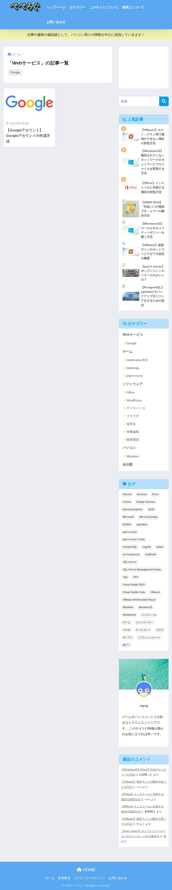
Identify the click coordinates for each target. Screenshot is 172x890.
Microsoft (128, 517)
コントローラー (144, 622)
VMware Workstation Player (139, 599)
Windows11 (129, 614)
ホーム (49, 878)
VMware (155, 592)
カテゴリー (77, 7)
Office (130, 392)
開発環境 (132, 439)
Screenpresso (131, 554)
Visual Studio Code (134, 592)
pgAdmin (142, 524)
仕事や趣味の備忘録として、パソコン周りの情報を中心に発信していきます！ (86, 34)
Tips (125, 577)
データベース (135, 408)
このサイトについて (104, 7)
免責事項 (64, 878)
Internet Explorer (133, 509)
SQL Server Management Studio (142, 569)
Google (15, 72)
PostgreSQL (130, 546)
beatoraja (132, 368)
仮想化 (131, 424)
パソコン (129, 448)
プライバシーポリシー (89, 878)
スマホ (126, 629)
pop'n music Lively (134, 539)
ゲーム (127, 351)
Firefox (127, 501)
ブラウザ (132, 416)
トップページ (56, 7)
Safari (159, 546)
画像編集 (132, 431)
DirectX (127, 494)
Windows (132, 456)
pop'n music (134, 375)
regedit (146, 546)
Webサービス (132, 334)
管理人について (133, 7)
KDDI (151, 509)
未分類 (127, 464)
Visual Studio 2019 (134, 584)
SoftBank (150, 554)
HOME (88, 869)
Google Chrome (145, 501)
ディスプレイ (143, 629)
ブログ (159, 629)
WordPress (134, 400)
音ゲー (126, 645)
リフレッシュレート (149, 637)
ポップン (128, 637)
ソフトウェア (132, 384)
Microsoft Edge (148, 517)
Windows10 (145, 607)
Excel (155, 494)
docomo (142, 494)
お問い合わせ (56, 22)
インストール (148, 614)
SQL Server (130, 562)
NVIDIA (127, 524)
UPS (135, 577)
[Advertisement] (143, 67)
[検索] (164, 101)
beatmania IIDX (137, 360)
